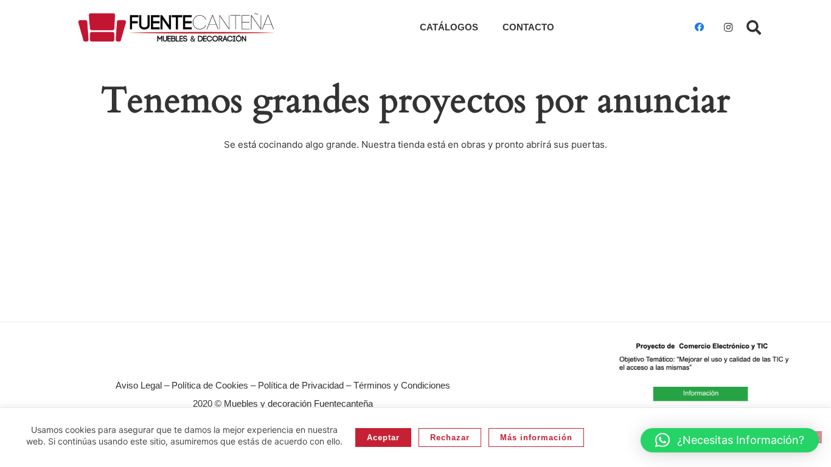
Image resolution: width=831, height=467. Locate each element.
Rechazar (450, 437)
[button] (753, 27)
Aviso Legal (139, 385)
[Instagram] (728, 27)
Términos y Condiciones (401, 385)
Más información (536, 437)
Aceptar (383, 437)
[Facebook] (699, 27)
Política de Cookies (210, 385)
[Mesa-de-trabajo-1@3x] (176, 27)
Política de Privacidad (301, 385)
